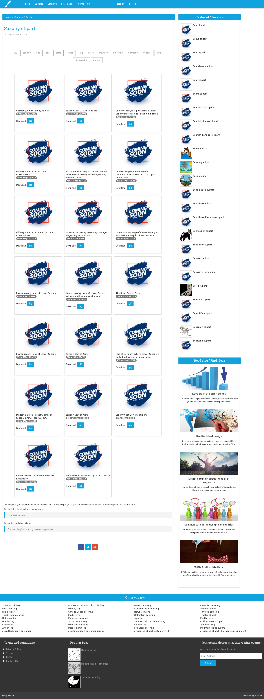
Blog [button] (27, 3)
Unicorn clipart (10, 618)
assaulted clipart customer (16, 631)
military (103, 52)
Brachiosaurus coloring (146, 608)
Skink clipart (8, 611)
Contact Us (84, 3)
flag (81, 52)
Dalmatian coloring (144, 615)
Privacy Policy (13, 649)
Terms (9, 653)
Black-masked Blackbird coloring (86, 605)
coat (48, 52)
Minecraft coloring (78, 624)
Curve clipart (9, 624)
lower (70, 52)
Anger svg (7, 627)
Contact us (12, 661)
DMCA (9, 657)
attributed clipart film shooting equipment (223, 631)
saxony (27, 52)
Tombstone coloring (13, 615)
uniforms (118, 52)
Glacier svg (8, 621)
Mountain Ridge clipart (212, 627)
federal (147, 52)
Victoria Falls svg (77, 621)
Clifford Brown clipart (212, 621)
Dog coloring (88, 650)
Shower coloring (91, 677)
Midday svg (74, 608)
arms (58, 52)
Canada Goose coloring (80, 611)
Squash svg (140, 618)
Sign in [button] (120, 3)
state (91, 52)
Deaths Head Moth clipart (95, 663)
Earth (29, 17)
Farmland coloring (78, 618)
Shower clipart (208, 608)
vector (96, 60)
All (15, 52)
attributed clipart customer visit (151, 631)
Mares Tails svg (142, 605)
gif (130, 303)
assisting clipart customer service (86, 631)
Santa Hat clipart (11, 605)
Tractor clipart (208, 615)
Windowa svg (207, 624)
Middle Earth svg (77, 627)
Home (8, 17)
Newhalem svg (142, 611)
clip (38, 52)
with (159, 52)
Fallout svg (140, 624)
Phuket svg (74, 615)
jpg (30, 121)
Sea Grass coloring (144, 627)
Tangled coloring (209, 611)
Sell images (67, 3)
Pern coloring (9, 608)
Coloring (52, 3)
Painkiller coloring (210, 605)
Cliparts (39, 3)
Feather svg (206, 618)
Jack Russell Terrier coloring (149, 621)
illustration (82, 60)
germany (133, 52)
